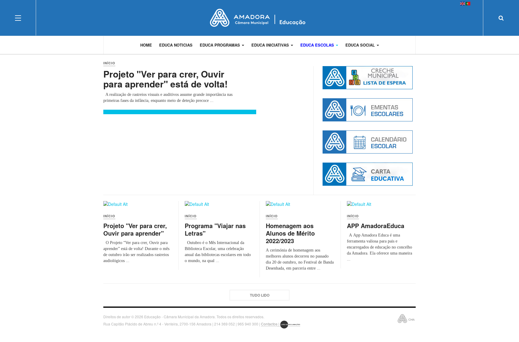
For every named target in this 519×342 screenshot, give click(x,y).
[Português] (468, 3)
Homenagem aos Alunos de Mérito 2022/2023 (290, 233)
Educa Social (360, 45)
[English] (463, 3)
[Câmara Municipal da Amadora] (259, 18)
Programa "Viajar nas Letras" (215, 229)
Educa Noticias (176, 45)
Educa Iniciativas (270, 45)
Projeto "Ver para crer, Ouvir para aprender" (135, 229)
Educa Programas (220, 45)
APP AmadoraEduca (375, 225)
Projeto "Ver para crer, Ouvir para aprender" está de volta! (165, 78)
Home (146, 45)
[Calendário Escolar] (368, 142)
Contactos (269, 323)
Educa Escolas (317, 45)
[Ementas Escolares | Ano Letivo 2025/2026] (368, 109)
